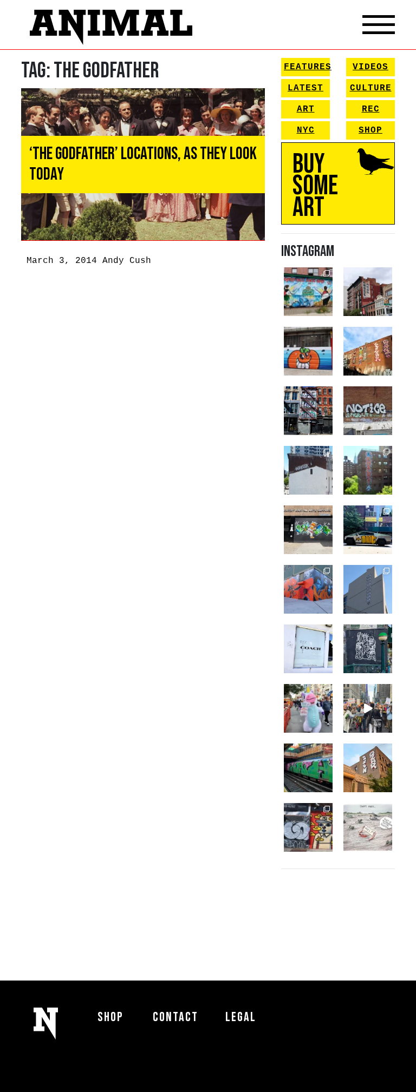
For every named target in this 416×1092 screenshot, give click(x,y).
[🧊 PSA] (308, 648)
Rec (371, 109)
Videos (370, 67)
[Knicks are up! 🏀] (308, 589)
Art (306, 109)
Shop (370, 130)
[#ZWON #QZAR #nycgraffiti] (367, 768)
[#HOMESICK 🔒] (308, 470)
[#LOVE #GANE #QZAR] (308, 410)
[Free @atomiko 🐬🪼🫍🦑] (308, 351)
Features (307, 67)
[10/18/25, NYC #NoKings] (308, 708)
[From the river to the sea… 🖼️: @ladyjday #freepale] (308, 291)
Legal (240, 1017)
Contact (175, 1017)
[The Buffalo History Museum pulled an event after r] (367, 827)
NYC (306, 130)
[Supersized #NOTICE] (367, 410)
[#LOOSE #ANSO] (367, 291)
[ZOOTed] (367, 589)
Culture (371, 88)
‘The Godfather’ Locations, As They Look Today (143, 164)
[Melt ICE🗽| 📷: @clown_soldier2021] (367, 648)
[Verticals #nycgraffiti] (367, 351)
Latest (305, 88)
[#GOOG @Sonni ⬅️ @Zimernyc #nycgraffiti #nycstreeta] (308, 827)
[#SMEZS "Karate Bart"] (308, 529)
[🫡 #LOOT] (367, 529)
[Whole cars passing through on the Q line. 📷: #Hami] (308, 768)
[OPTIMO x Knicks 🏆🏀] (367, 470)
